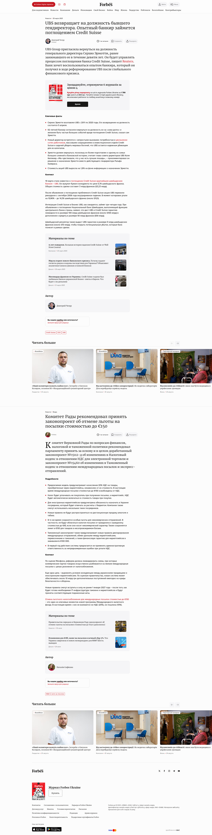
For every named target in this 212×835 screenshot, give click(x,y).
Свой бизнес (99, 10)
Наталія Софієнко (65, 667)
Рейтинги (145, 10)
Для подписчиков (40, 10)
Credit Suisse (51, 332)
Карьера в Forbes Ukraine (82, 805)
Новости (54, 10)
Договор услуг (38, 809)
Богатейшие (158, 10)
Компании (65, 10)
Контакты (36, 805)
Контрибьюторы (173, 10)
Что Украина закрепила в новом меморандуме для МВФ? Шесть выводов (78, 640)
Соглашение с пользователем (56, 805)
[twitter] (159, 771)
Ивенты (50, 809)
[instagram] (169, 771)
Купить (55, 793)
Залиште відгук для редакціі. (58, 323)
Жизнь (124, 10)
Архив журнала (91, 813)
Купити (77, 104)
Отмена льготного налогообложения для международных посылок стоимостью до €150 (87, 599)
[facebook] (164, 771)
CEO (59, 332)
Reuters (127, 61)
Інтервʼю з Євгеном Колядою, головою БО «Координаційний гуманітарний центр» (61, 387)
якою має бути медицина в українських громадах (185, 387)
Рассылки (83, 809)
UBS (64, 332)
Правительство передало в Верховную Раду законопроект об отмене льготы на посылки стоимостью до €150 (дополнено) (77, 623)
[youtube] (178, 771)
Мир (117, 10)
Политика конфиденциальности (45, 813)
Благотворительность (58, 817)
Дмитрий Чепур (57, 40)
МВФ (48, 694)
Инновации (86, 10)
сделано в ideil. (173, 830)
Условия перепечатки (66, 809)
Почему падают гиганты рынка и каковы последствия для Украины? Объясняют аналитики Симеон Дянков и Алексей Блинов (78, 263)
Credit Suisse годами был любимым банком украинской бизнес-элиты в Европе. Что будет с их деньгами (76, 279)
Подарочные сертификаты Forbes (85, 817)
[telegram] (174, 771)
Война (110, 10)
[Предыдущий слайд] (172, 704)
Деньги (75, 10)
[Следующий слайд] (177, 343)
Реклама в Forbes (39, 817)
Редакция (74, 813)
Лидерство (134, 10)
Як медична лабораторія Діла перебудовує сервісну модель (126, 387)
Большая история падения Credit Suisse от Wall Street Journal (78, 246)
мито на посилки (58, 694)
